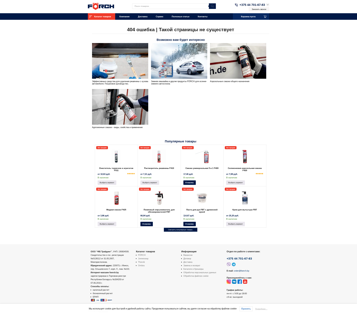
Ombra (141, 265)
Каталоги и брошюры (193, 269)
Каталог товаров (102, 16)
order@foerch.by (241, 271)
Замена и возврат (191, 265)
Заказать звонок (259, 9)
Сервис (159, 16)
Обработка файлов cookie (195, 276)
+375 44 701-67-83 (252, 5)
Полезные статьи (180, 16)
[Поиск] (212, 6)
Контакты (203, 16)
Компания (124, 16)
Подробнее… (261, 309)
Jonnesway (143, 258)
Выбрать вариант (107, 183)
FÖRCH (142, 255)
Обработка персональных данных (199, 272)
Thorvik (141, 262)
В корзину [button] (189, 183)
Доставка (142, 16)
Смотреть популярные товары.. (180, 230)
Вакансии (187, 255)
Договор (187, 258)
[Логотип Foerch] (106, 6)
